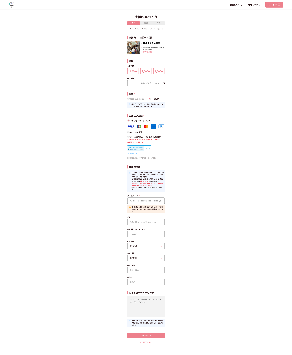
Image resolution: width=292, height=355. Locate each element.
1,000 (159, 71)
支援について (236, 4)
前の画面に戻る (146, 342)
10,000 (133, 71)
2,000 (146, 71)
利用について (254, 4)
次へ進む (145, 335)
